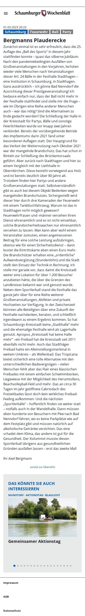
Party (67, 32)
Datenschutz (12, 610)
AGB (6, 596)
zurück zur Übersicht (42, 467)
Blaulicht (52, 495)
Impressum (10, 583)
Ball (55, 32)
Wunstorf (16, 495)
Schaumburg (15, 32)
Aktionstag (35, 495)
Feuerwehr (39, 32)
